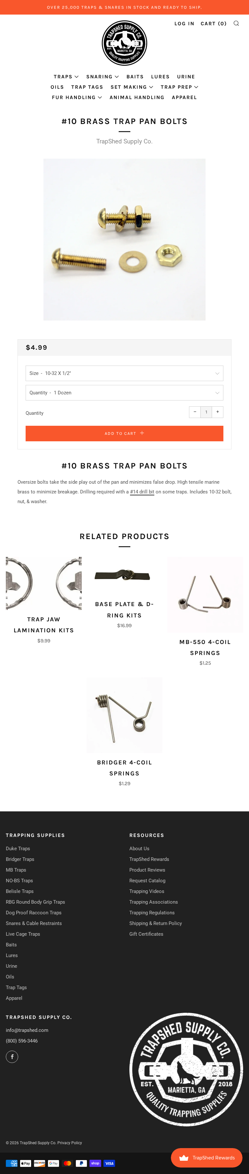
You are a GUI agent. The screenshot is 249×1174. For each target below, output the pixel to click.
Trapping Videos (146, 891)
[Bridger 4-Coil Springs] (124, 715)
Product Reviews (147, 870)
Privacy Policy (69, 1143)
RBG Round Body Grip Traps (35, 902)
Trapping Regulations (152, 913)
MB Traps (16, 870)
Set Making (129, 87)
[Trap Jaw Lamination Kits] (44, 583)
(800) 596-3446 (22, 1041)
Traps (63, 76)
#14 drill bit (142, 492)
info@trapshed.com (27, 1030)
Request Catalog (147, 881)
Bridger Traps (20, 859)
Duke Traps (18, 849)
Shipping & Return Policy (155, 923)
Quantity (34, 413)
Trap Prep (176, 87)
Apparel (184, 97)
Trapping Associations (153, 902)
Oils (57, 87)
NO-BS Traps (19, 881)
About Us (139, 849)
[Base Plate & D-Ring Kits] (124, 576)
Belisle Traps (20, 891)
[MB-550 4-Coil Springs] (205, 595)
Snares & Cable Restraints (34, 923)
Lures (160, 76)
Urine (186, 76)
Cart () (214, 23)
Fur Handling (74, 97)
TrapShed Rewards (149, 859)
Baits (135, 76)
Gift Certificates (146, 934)
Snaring (99, 76)
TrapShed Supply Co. (124, 141)
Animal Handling (137, 97)
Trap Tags (87, 87)
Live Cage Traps (23, 934)
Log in (184, 23)
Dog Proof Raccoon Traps (34, 913)
